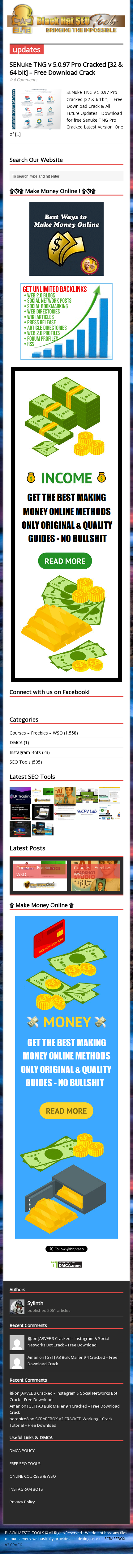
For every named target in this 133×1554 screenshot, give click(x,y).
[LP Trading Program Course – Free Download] (20, 800)
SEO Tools (20, 762)
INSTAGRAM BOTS (26, 1489)
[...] (18, 134)
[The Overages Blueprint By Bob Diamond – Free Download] (109, 817)
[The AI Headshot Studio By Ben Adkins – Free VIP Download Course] (65, 800)
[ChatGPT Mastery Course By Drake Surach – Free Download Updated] (43, 817)
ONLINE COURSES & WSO (33, 1476)
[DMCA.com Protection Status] (66, 1264)
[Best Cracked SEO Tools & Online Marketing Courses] (66, 31)
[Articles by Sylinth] (17, 1311)
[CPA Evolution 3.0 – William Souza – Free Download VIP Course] (65, 817)
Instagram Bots (25, 752)
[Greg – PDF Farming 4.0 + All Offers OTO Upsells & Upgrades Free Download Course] (87, 800)
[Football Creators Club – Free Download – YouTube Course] (109, 800)
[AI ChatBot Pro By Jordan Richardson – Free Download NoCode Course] (20, 834)
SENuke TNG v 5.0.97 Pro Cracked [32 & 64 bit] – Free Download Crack (66, 68)
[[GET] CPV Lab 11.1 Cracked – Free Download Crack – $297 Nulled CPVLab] (87, 817)
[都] (17, 1347)
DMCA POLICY (22, 1450)
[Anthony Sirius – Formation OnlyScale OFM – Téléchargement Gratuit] (43, 834)
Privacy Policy (22, 1502)
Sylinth (35, 1303)
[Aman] (17, 1365)
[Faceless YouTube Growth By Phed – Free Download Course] (20, 817)
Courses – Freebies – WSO (36, 733)
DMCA (16, 742)
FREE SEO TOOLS (25, 1463)
